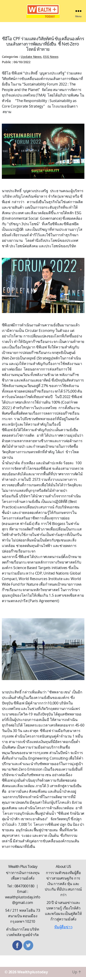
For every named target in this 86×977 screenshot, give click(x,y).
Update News (31, 56)
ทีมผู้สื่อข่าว (63, 926)
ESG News (50, 56)
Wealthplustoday (32, 971)
